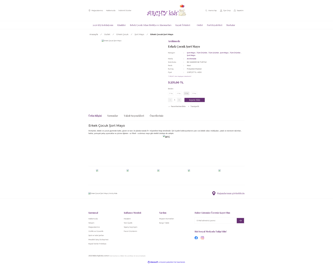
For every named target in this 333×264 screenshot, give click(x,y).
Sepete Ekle (194, 100)
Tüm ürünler (213, 53)
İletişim (91, 223)
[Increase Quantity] (179, 100)
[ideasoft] (153, 262)
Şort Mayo (191, 53)
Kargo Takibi (164, 223)
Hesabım (127, 219)
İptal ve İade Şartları (96, 235)
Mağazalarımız (94, 227)
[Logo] (166, 10)
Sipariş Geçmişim (130, 227)
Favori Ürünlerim (130, 231)
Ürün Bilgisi (95, 115)
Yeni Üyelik (128, 223)
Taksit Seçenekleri (134, 115)
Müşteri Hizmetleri (166, 219)
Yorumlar (112, 115)
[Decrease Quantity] (170, 100)
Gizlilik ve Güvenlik (95, 231)
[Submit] (240, 220)
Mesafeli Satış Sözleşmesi (98, 240)
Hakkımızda (93, 219)
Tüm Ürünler (202, 53)
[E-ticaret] (166, 262)
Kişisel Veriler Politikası (97, 244)
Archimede (174, 41)
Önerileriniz (156, 115)
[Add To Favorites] (176, 106)
